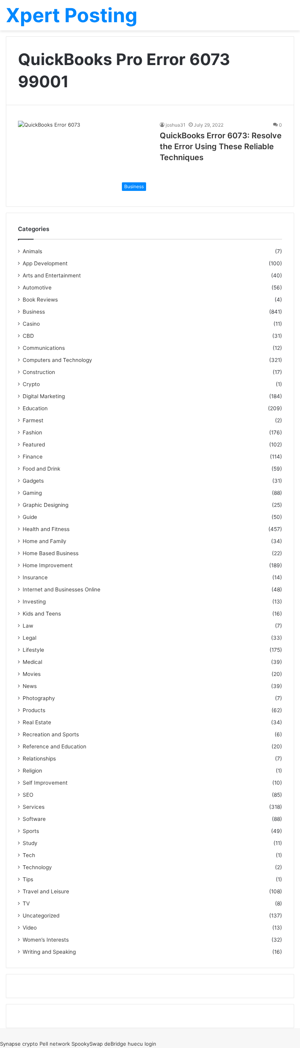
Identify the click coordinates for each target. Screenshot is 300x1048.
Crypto (31, 384)
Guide (30, 517)
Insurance (35, 577)
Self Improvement (45, 783)
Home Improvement (48, 565)
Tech (29, 855)
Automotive (37, 287)
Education (35, 408)
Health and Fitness (46, 529)
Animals (32, 251)
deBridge (115, 1044)
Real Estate (37, 722)
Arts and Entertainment (52, 275)
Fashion (32, 432)
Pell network (54, 1044)
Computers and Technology (57, 360)
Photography (39, 698)
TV (26, 903)
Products (34, 710)
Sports (31, 831)
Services (34, 807)
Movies (32, 674)
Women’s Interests (46, 940)
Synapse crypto (19, 1044)
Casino (31, 324)
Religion (32, 770)
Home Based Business (51, 553)
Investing (34, 601)
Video (30, 927)
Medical (32, 662)
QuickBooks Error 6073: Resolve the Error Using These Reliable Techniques (221, 146)
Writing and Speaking (49, 952)
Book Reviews (40, 299)
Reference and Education (54, 746)
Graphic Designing (45, 505)
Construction (39, 372)
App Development (45, 263)
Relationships (39, 758)
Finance (33, 456)
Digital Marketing (44, 396)
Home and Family (44, 541)
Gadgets (33, 481)
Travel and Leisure (46, 891)
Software (34, 819)
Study (30, 843)
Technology (37, 867)
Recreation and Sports (51, 734)
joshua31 (176, 125)
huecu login (142, 1044)
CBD (28, 336)
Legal (29, 638)
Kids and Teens (42, 613)
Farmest (33, 420)
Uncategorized (41, 915)
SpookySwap (87, 1044)
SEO (28, 795)
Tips (28, 879)
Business (34, 312)
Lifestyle (33, 650)
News (30, 686)
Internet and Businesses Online (61, 589)
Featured (34, 444)
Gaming (32, 493)
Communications (44, 348)
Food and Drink (41, 469)
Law (28, 626)
